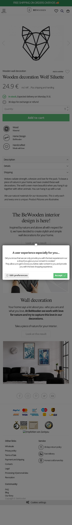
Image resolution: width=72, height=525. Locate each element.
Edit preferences (18, 275)
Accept (58, 275)
